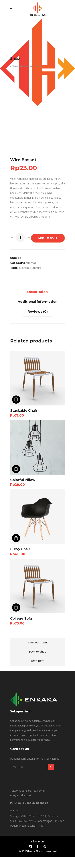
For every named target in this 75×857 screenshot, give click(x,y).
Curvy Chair (20, 549)
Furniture (36, 267)
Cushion (24, 267)
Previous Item (37, 642)
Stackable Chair (23, 411)
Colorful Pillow (22, 480)
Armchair (30, 263)
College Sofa (21, 618)
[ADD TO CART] (16, 399)
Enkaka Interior (19, 66)
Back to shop (37, 651)
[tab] (37, 292)
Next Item (37, 660)
